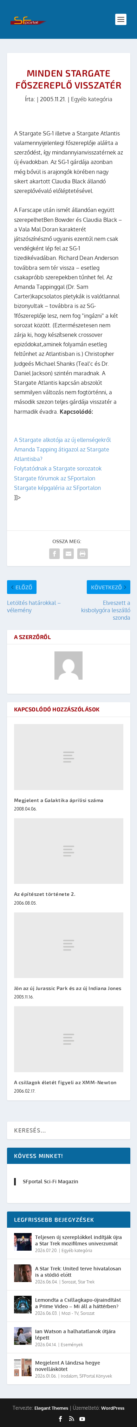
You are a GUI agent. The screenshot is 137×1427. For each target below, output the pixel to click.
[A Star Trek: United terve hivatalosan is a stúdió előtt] (23, 1273)
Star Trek (86, 1282)
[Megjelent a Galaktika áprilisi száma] (68, 757)
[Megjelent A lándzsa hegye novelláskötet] (23, 1367)
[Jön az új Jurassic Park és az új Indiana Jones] (68, 945)
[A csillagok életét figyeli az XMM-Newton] (68, 1039)
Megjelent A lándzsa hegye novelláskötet (67, 1366)
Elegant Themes (51, 1408)
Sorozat (69, 1282)
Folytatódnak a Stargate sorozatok (58, 468)
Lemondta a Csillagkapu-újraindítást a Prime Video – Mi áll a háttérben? (78, 1303)
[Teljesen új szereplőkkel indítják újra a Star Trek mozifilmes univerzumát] (23, 1242)
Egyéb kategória (91, 99)
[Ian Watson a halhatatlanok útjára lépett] (23, 1336)
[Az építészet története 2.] (68, 851)
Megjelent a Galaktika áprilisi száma (59, 800)
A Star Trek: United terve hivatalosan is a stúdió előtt (78, 1271)
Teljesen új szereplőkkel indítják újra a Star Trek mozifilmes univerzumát (78, 1240)
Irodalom (69, 1376)
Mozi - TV (69, 1313)
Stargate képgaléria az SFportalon (57, 487)
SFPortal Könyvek (95, 1376)
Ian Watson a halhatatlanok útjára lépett (75, 1334)
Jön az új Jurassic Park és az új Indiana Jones (68, 988)
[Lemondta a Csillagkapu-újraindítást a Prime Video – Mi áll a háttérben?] (23, 1304)
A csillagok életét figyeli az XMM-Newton (65, 1082)
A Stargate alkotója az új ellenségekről (62, 439)
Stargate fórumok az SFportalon (54, 478)
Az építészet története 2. (45, 894)
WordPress (112, 1408)
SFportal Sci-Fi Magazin (50, 1181)
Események (72, 1344)
